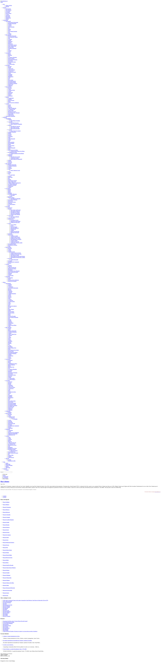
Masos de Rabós (6, 560)
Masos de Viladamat (6, 575)
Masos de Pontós (6, 552)
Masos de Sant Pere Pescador (8, 565)
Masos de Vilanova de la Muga (8, 582)
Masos (4, 475)
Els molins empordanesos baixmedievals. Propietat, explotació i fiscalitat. (17, 640)
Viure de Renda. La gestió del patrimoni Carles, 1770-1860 (14, 649)
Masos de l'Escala (6, 532)
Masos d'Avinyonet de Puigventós (9, 587)
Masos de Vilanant (6, 580)
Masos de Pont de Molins (7, 555)
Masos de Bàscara (6, 509)
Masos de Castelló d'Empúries (8, 519)
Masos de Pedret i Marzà (7, 550)
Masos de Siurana (6, 570)
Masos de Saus (5, 595)
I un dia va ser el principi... (8, 644)
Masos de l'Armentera (7, 507)
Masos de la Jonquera (7, 534)
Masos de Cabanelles (6, 514)
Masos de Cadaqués (6, 517)
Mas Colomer (5, 481)
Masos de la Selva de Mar (7, 590)
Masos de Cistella (6, 522)
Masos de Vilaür (6, 585)
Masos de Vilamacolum (7, 577)
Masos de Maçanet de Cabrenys (8, 542)
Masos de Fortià (6, 529)
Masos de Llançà (6, 592)
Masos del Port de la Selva (7, 557)
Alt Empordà (5, 476)
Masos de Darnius (6, 524)
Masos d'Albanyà (6, 504)
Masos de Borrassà (6, 512)
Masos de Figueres (6, 527)
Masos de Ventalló (6, 572)
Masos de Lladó (6, 537)
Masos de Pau (5, 547)
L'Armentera (5, 477)
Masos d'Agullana (6, 502)
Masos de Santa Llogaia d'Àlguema (9, 567)
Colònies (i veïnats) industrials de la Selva (11, 636)
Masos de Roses (5, 562)
